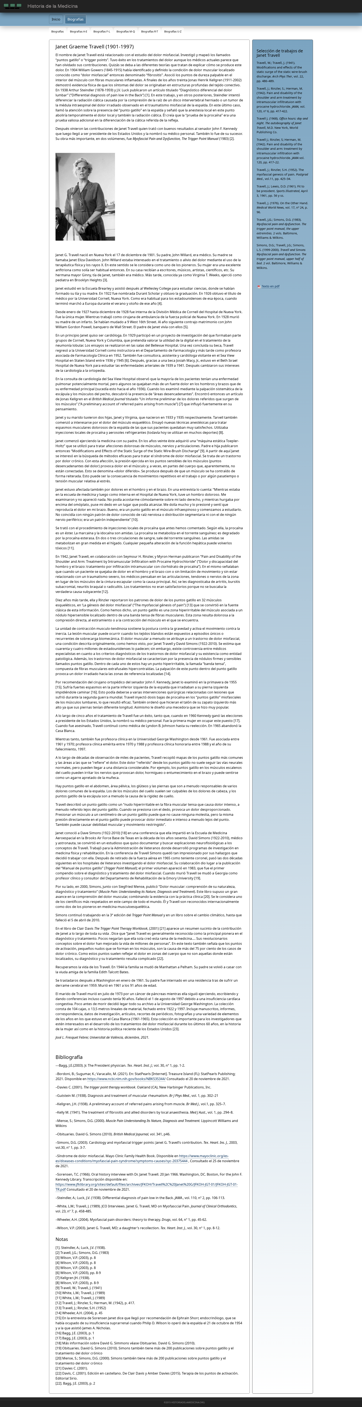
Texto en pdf (270, 286)
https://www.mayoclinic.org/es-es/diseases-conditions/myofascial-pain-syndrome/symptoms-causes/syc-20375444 (142, 1158)
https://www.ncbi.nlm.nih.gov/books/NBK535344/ (126, 1079)
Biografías (75, 19)
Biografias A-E (78, 31)
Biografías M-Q (125, 31)
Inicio (56, 19)
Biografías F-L (101, 31)
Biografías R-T (149, 31)
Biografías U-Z (172, 31)
